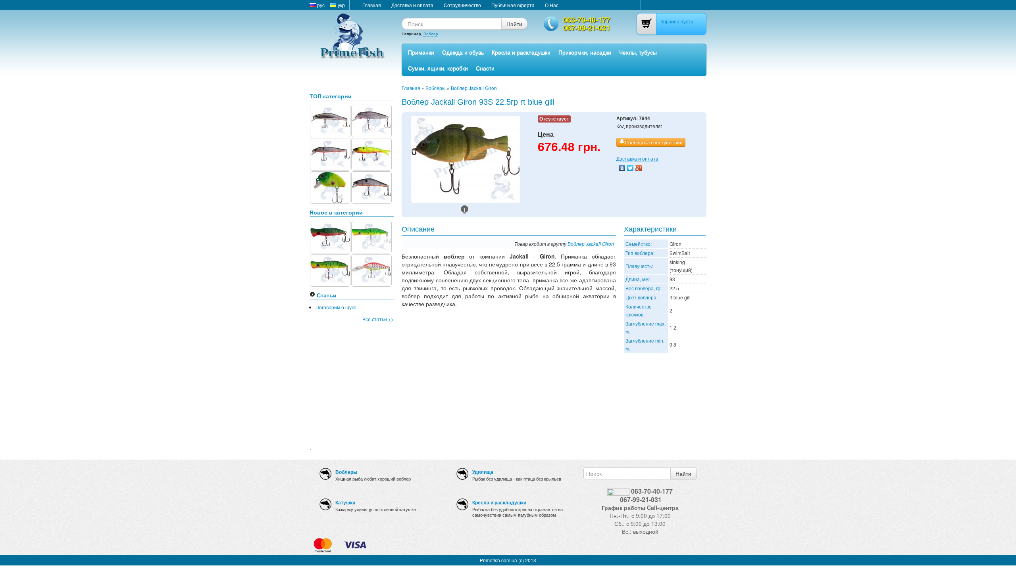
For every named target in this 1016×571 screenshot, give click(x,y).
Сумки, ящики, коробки (438, 68)
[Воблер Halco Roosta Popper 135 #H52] (371, 236)
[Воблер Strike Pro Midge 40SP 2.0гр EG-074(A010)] (371, 120)
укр (341, 5)
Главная (371, 5)
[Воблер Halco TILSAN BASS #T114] (371, 269)
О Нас (551, 5)
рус (320, 5)
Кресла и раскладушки (521, 52)
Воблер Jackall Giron (474, 87)
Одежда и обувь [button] (463, 52)
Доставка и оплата (412, 5)
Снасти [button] (485, 68)
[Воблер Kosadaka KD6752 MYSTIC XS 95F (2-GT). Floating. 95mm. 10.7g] (330, 153)
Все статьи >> (378, 319)
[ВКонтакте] (622, 168)
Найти (514, 24)
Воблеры (435, 87)
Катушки (345, 502)
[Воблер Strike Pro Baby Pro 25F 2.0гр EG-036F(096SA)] (330, 186)
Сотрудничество (462, 5)
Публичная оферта (513, 5)
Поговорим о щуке (336, 307)
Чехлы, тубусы (638, 52)
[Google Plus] (639, 168)
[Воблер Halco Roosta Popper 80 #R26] (330, 236)
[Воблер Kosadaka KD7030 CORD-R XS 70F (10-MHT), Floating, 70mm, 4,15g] (371, 153)
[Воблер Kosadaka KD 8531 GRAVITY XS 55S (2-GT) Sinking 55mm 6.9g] (371, 186)
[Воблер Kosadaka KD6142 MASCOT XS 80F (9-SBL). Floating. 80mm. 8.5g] (330, 120)
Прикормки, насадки (584, 52)
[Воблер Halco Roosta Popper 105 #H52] (330, 269)
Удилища (482, 471)
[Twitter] (630, 168)
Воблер (430, 33)
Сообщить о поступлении (654, 142)
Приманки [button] (421, 52)
